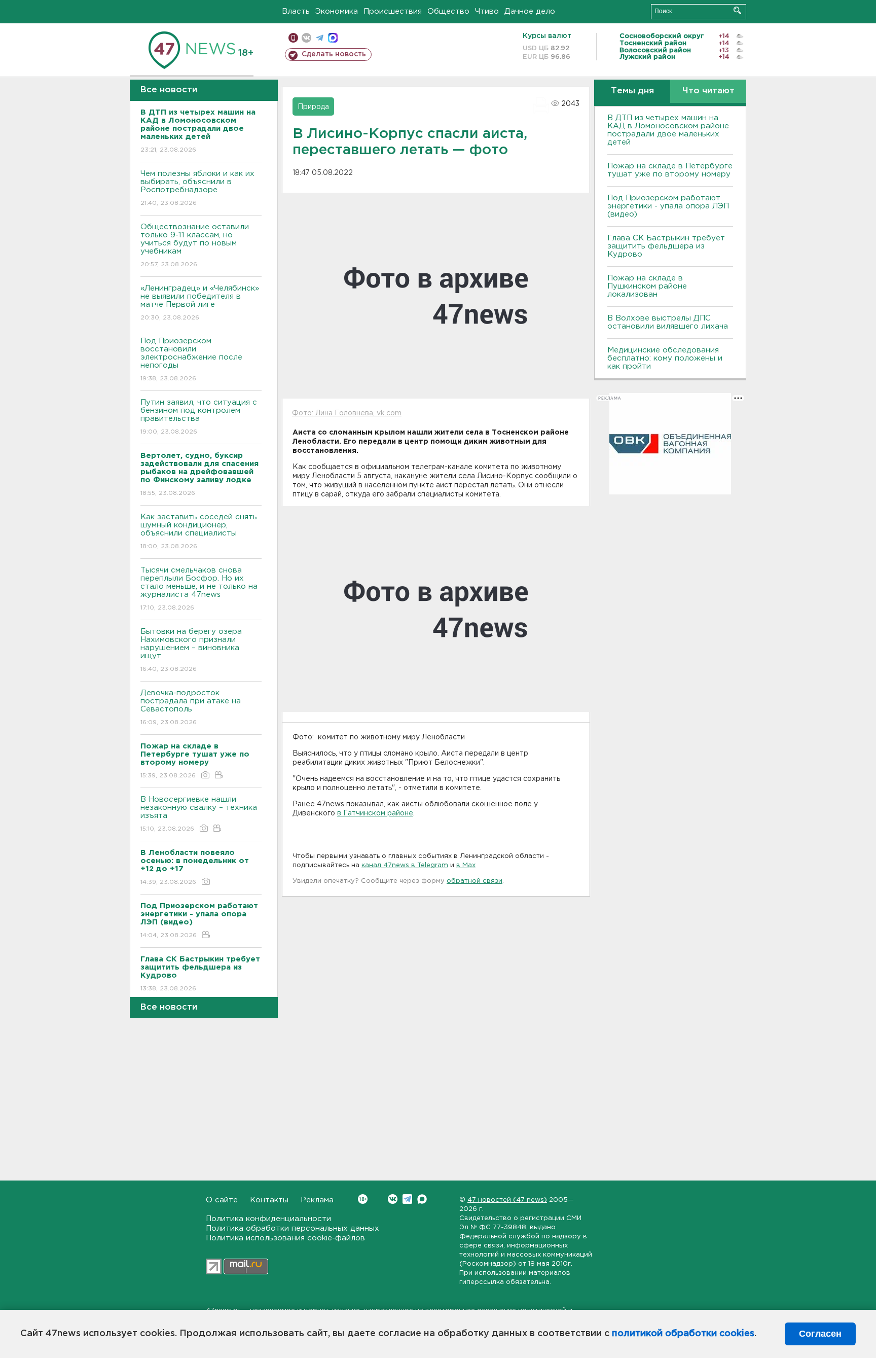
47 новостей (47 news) (507, 1200)
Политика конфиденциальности (268, 1219)
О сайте (222, 1200)
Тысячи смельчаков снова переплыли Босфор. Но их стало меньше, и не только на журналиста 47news (199, 589)
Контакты (269, 1200)
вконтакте (306, 38)
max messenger (333, 38)
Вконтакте (392, 1199)
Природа (313, 107)
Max (422, 1199)
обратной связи (474, 881)
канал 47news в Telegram (404, 865)
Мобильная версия (293, 38)
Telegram (407, 1199)
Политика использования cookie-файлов (285, 1238)
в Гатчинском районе (375, 813)
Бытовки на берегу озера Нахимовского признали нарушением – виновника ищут (191, 650)
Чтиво (487, 11)
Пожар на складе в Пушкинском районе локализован (647, 286)
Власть (296, 11)
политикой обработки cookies (683, 1334)
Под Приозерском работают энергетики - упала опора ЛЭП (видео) (668, 206)
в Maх (466, 865)
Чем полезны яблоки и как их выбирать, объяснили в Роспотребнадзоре (197, 188)
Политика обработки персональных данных (292, 1228)
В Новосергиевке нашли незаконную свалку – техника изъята (198, 814)
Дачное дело (529, 11)
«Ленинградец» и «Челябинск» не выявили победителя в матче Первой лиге (199, 302)
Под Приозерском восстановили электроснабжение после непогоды (191, 359)
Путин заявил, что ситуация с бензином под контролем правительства (198, 417)
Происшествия (392, 11)
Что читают (708, 91)
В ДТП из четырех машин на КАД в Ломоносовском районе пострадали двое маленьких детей (668, 130)
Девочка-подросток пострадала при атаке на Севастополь (190, 707)
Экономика (336, 11)
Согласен (820, 1334)
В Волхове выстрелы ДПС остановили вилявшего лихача (667, 322)
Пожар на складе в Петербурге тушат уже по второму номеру (670, 170)
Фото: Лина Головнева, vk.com (347, 413)
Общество (448, 11)
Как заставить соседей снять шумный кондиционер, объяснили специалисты (198, 531)
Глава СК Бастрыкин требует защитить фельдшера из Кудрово (666, 246)
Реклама (317, 1200)
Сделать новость (334, 54)
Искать (737, 10)
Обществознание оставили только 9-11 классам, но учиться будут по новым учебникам (194, 245)
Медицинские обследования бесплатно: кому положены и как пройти (664, 358)
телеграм (319, 38)
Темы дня (632, 91)
